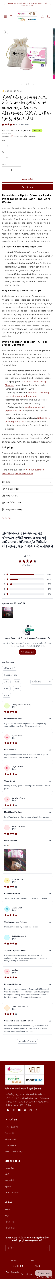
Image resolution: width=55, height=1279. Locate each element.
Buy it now (27, 187)
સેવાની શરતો (10, 1228)
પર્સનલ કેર (9, 1133)
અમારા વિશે (10, 1168)
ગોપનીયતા (9, 1222)
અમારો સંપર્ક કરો (12, 1192)
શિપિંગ (12, 136)
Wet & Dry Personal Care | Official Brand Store (31, 1274)
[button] (5, 16)
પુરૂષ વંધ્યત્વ (10, 1145)
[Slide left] (22, 84)
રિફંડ (7, 1216)
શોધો (7, 1174)
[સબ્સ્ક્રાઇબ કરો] (47, 1248)
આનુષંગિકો (9, 1180)
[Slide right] (33, 84)
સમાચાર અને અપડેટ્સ (14, 1151)
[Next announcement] (50, 4)
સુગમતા (8, 1186)
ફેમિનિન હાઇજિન (12, 1127)
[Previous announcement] (5, 4)
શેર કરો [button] (8, 518)
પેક (3, 152)
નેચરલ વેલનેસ (11, 1139)
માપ (3, 140)
